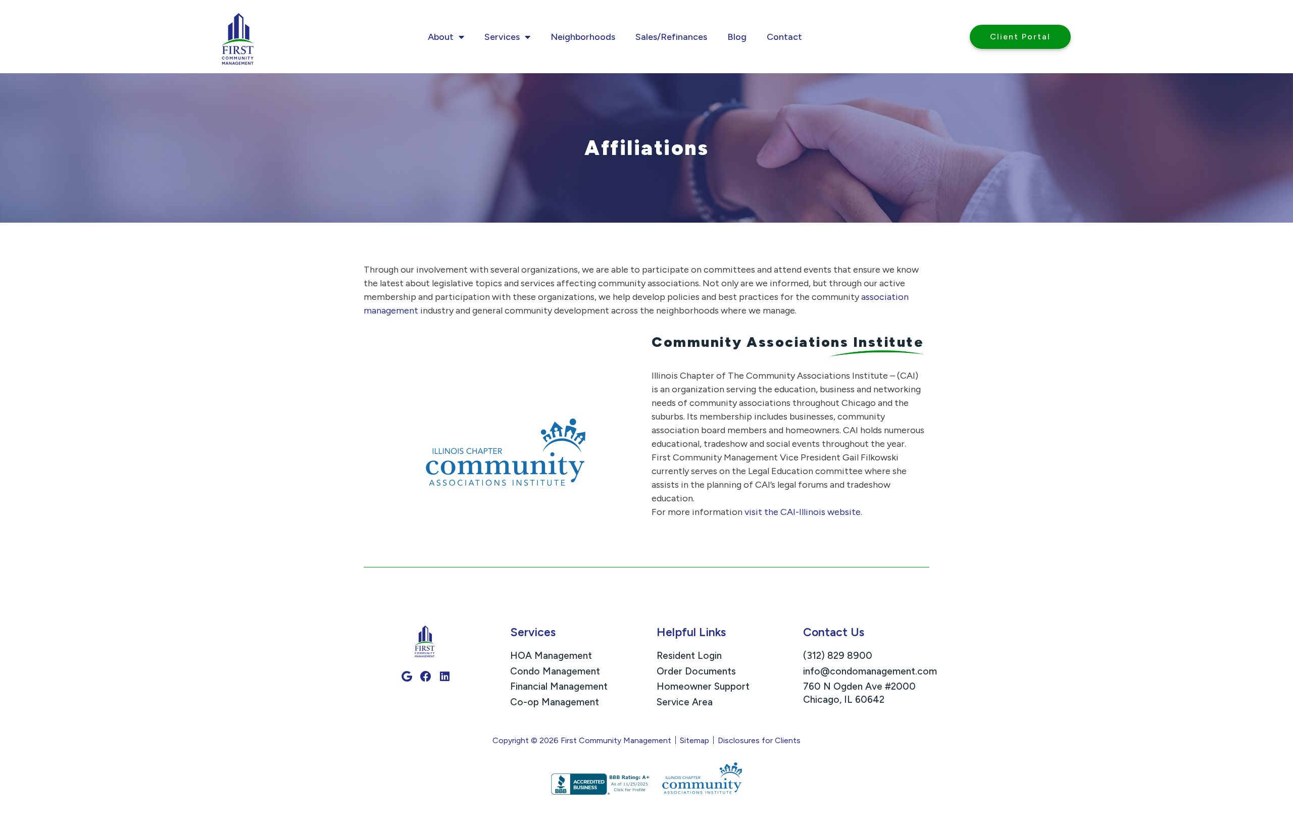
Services (502, 36)
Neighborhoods (583, 36)
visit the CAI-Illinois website (802, 511)
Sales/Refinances (671, 36)
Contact (784, 36)
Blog (737, 36)
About (441, 36)
